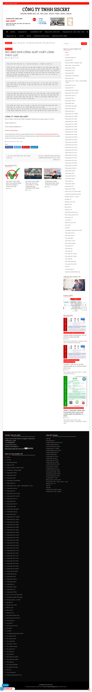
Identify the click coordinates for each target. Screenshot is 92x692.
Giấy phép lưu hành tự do (71, 212)
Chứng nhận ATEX (70, 70)
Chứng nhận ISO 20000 (71, 137)
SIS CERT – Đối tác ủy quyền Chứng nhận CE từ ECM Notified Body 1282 (74, 366)
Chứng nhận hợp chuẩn (71, 106)
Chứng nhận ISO (22, 32)
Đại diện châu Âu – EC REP (72, 196)
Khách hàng (68, 295)
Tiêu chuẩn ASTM (69, 233)
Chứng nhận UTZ (69, 186)
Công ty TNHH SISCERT (46, 9)
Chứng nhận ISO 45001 (71, 163)
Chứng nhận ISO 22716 (71, 147)
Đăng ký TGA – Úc (11, 36)
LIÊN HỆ (29, 36)
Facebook (9, 147)
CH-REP (67, 55)
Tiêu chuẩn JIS (68, 259)
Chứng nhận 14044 (70, 68)
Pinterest (26, 147)
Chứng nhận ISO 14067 (71, 126)
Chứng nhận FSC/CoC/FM (71, 90)
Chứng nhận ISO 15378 (71, 132)
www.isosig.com (14, 130)
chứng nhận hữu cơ (70, 111)
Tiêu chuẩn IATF (69, 246)
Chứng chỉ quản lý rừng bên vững (73, 62)
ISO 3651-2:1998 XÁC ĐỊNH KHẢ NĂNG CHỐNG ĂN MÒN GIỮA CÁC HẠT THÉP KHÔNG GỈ (49, 157)
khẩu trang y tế (69, 217)
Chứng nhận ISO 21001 (71, 139)
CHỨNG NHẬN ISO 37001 (53, 476)
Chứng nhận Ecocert (70, 85)
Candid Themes (62, 686)
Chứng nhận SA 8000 (51, 458)
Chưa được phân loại (70, 57)
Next (85, 305)
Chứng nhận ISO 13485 (71, 116)
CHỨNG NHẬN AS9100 (52, 444)
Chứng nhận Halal (69, 103)
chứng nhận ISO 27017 (71, 152)
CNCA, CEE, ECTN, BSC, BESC (73, 191)
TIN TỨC (21, 36)
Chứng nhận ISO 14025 (71, 121)
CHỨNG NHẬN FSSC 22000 (53, 450)
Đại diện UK (68, 199)
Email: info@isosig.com (11, 444)
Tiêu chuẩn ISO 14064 (71, 256)
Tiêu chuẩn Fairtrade (70, 243)
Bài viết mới (68, 315)
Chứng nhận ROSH (70, 178)
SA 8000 (67, 227)
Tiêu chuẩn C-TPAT (70, 240)
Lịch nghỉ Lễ (68, 220)
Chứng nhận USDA (70, 183)
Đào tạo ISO (9, 49)
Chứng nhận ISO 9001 (71, 168)
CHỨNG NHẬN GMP (51, 454)
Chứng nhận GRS (69, 98)
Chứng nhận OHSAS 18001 (53, 474)
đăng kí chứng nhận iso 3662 (13, 141)
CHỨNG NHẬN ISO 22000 (53, 446)
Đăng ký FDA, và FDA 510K (52, 32)
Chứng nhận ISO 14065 (71, 124)
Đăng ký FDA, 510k (70, 202)
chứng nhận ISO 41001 (71, 160)
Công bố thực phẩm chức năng (73, 194)
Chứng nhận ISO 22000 (71, 142)
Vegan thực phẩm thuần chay (72, 272)
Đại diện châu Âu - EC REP (69, 362)
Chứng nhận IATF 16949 (71, 113)
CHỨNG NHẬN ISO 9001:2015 (54, 442)
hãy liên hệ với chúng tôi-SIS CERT (47, 134)
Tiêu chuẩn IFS (69, 251)
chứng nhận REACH (70, 176)
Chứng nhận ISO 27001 (71, 150)
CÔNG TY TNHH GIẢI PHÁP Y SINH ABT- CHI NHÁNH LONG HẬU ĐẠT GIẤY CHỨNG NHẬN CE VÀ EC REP (75, 305)
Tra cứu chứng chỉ (69, 269)
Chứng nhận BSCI (69, 73)
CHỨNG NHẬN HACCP (52, 452)
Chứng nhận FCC (69, 87)
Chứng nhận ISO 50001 (71, 165)
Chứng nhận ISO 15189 (71, 129)
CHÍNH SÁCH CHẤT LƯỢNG (59, 36)
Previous (65, 305)
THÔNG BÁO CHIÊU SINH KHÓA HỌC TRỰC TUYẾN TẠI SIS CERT (52, 183)
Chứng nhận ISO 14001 (71, 119)
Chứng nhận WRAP (70, 189)
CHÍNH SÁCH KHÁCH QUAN (41, 36)
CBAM (66, 52)
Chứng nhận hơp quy (70, 108)
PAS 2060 (67, 225)
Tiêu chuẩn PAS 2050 (70, 264)
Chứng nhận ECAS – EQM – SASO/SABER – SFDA (19, 485)
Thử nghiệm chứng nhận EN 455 (73, 230)
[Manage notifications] (89, 689)
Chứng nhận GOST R (70, 95)
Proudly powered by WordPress (33, 686)
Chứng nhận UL (69, 181)
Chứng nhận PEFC (69, 173)
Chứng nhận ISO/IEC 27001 (53, 472)
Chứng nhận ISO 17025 (71, 134)
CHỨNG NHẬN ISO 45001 (53, 470)
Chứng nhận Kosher (70, 170)
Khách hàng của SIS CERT (72, 214)
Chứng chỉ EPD (69, 60)
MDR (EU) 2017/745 (70, 222)
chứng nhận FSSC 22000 (71, 93)
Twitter (18, 147)
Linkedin (34, 147)
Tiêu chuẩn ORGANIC (70, 261)
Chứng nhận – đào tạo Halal (72, 65)
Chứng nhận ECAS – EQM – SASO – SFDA (73, 32)
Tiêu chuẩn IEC (69, 248)
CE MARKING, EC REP (36, 32)
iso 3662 (20, 141)
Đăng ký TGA (68, 204)
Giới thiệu (12, 32)
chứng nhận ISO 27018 (71, 155)
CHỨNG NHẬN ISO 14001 (53, 464)
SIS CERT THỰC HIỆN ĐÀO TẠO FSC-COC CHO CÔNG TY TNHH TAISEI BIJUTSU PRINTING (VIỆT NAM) (32, 185)
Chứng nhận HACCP (70, 100)
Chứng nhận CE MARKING (72, 75)
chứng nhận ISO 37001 (71, 157)
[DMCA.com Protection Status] (29, 448)
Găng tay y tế (68, 209)
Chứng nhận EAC (69, 78)
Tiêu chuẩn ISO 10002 (71, 253)
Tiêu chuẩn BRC (69, 238)
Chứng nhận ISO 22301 (71, 145)
